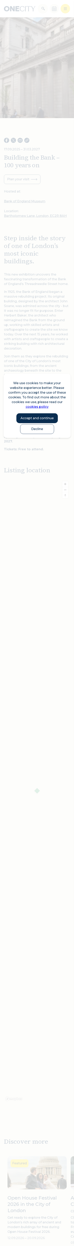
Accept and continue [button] (37, 418)
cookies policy (37, 407)
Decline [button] (37, 429)
